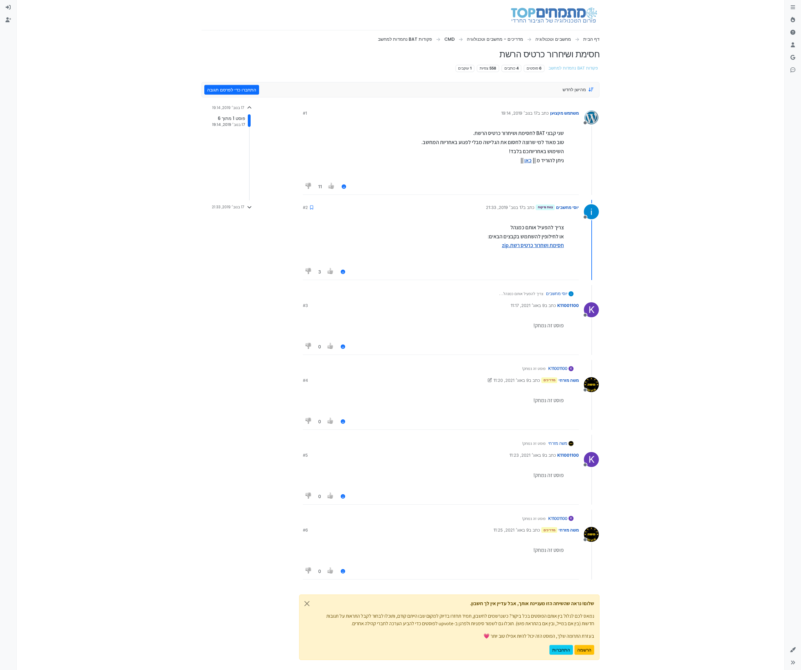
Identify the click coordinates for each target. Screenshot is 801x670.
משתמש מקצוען (564, 113)
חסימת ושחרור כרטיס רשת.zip (533, 245)
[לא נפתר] (792, 33)
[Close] (306, 603)
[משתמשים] (792, 45)
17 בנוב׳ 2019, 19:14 (519, 113)
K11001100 (568, 305)
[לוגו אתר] (554, 15)
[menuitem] (8, 8)
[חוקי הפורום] (792, 8)
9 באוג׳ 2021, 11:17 (528, 305)
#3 (305, 305)
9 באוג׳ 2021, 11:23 (527, 455)
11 (320, 186)
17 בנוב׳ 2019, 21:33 (504, 207)
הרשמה (584, 649)
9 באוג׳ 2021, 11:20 (511, 380)
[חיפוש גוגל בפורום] (792, 58)
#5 (305, 455)
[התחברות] (8, 8)
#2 (305, 207)
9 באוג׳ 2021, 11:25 (511, 529)
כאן (528, 160)
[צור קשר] (792, 70)
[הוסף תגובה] (343, 186)
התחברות (561, 649)
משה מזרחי (569, 380)
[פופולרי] (792, 20)
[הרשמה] (8, 20)
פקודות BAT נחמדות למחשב (573, 68)
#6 (305, 529)
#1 (305, 113)
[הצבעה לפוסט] (331, 186)
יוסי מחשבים (567, 207)
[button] (792, 650)
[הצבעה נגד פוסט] (308, 186)
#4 (305, 380)
